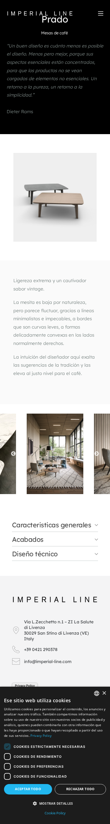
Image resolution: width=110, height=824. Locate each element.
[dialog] (55, 755)
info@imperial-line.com (48, 661)
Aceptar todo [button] (28, 789)
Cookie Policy (55, 813)
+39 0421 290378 (40, 649)
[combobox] (96, 693)
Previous (13, 454)
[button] (55, 803)
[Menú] (100, 13)
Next (96, 454)
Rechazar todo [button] (80, 789)
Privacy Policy (25, 685)
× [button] (104, 693)
